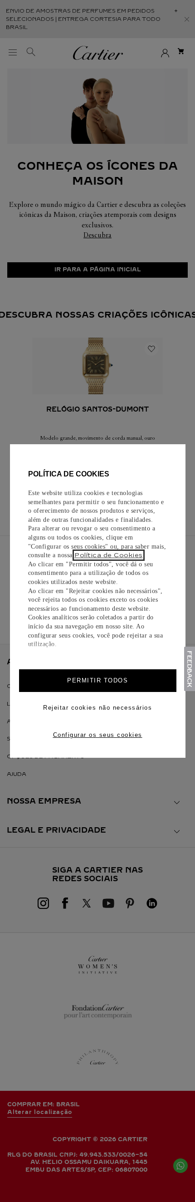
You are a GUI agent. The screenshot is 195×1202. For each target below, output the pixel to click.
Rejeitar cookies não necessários (97, 707)
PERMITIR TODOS (97, 680)
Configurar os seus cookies (97, 734)
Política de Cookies (108, 555)
